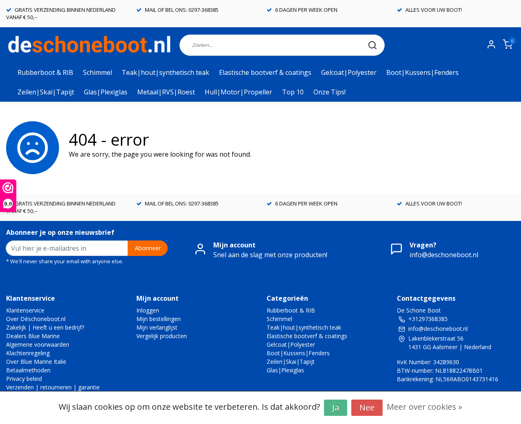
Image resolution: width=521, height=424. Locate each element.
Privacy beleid (24, 378)
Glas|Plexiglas (105, 91)
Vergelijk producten (161, 336)
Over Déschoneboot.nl (36, 319)
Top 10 (293, 91)
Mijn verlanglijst (156, 327)
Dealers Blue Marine (33, 336)
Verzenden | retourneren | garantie (53, 387)
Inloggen (147, 310)
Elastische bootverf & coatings (265, 72)
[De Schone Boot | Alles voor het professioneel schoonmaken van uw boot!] (90, 45)
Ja (335, 407)
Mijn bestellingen (158, 319)
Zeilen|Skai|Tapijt (46, 91)
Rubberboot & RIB (45, 72)
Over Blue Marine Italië (36, 361)
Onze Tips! (329, 91)
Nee (366, 407)
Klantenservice (25, 310)
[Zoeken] (372, 45)
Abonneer (148, 248)
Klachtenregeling (28, 353)
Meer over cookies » (424, 406)
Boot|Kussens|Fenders (422, 72)
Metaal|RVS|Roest (166, 91)
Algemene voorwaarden (37, 344)
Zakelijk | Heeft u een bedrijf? (45, 327)
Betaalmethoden (28, 370)
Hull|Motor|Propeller (238, 91)
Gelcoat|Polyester (349, 72)
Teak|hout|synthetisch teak (165, 72)
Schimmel (97, 72)
